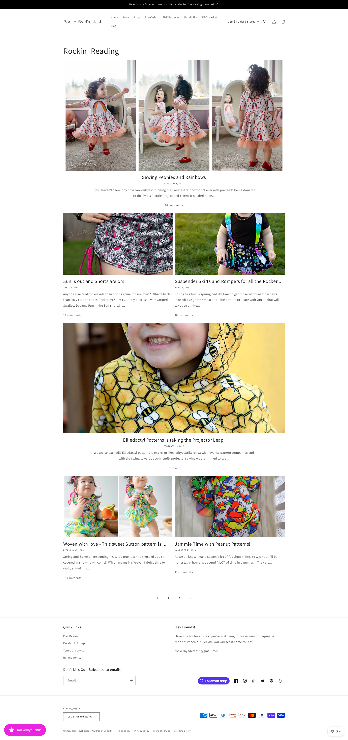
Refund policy (72, 657)
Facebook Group (74, 643)
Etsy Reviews (71, 636)
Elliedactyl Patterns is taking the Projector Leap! (174, 440)
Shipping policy (182, 730)
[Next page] (190, 598)
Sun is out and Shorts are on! (93, 281)
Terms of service (161, 730)
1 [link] (157, 598)
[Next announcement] (239, 4)
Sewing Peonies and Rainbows (174, 177)
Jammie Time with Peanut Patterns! (213, 544)
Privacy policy (141, 730)
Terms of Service (73, 650)
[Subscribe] (131, 680)
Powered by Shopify (101, 730)
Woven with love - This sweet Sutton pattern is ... (115, 544)
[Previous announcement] (108, 4)
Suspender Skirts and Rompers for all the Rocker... (228, 281)
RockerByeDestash (81, 730)
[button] (265, 21)
